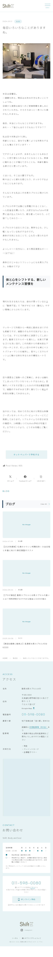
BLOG (18, 21)
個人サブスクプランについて (31, 938)
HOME (5, 658)
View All (44, 504)
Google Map (27, 708)
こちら (32, 887)
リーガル (15, 938)
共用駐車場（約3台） (38, 727)
